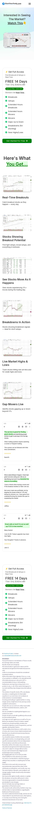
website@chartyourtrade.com (12, 655)
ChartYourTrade (8, 653)
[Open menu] (29, 4)
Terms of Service (7, 808)
